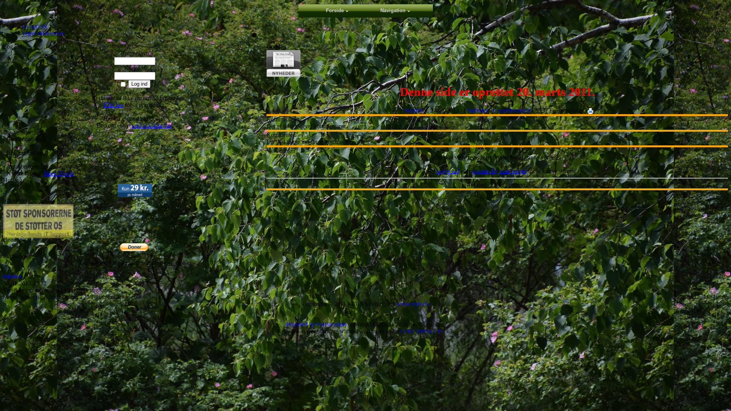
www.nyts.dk (413, 304)
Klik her (113, 105)
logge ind (448, 171)
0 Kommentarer (512, 110)
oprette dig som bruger (499, 171)
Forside (335, 10)
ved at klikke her (152, 125)
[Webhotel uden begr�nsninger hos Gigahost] (135, 195)
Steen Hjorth (58, 173)
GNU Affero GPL (423, 331)
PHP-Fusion (331, 324)
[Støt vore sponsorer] (38, 221)
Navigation (392, 10)
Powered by (301, 324)
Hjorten (12, 276)
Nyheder (477, 110)
